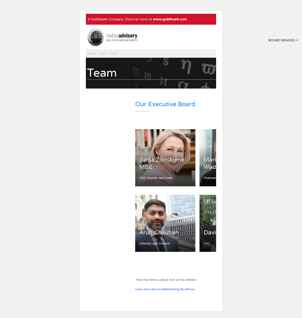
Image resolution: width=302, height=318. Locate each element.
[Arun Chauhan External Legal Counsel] (165, 254)
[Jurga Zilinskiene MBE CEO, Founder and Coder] (165, 188)
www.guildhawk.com (170, 19)
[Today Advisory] (116, 37)
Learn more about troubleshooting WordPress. (165, 289)
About (103, 53)
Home (91, 53)
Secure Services (282, 40)
